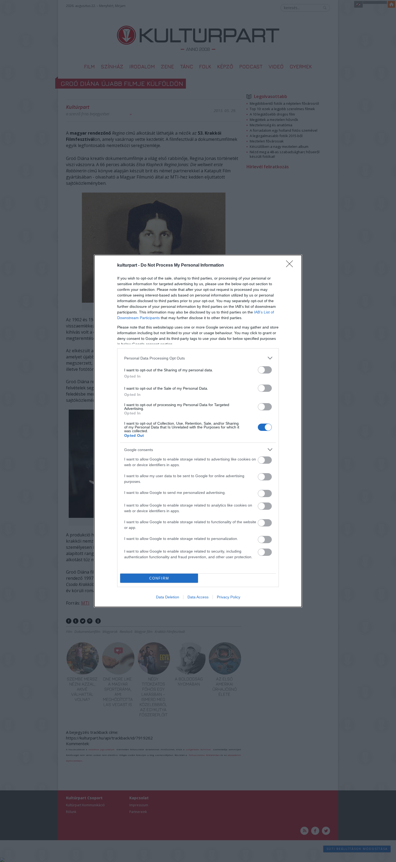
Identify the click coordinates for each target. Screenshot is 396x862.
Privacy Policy (228, 597)
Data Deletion (167, 597)
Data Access (198, 597)
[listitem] (198, 358)
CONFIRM (159, 578)
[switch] (265, 370)
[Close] (291, 265)
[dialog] (198, 431)
